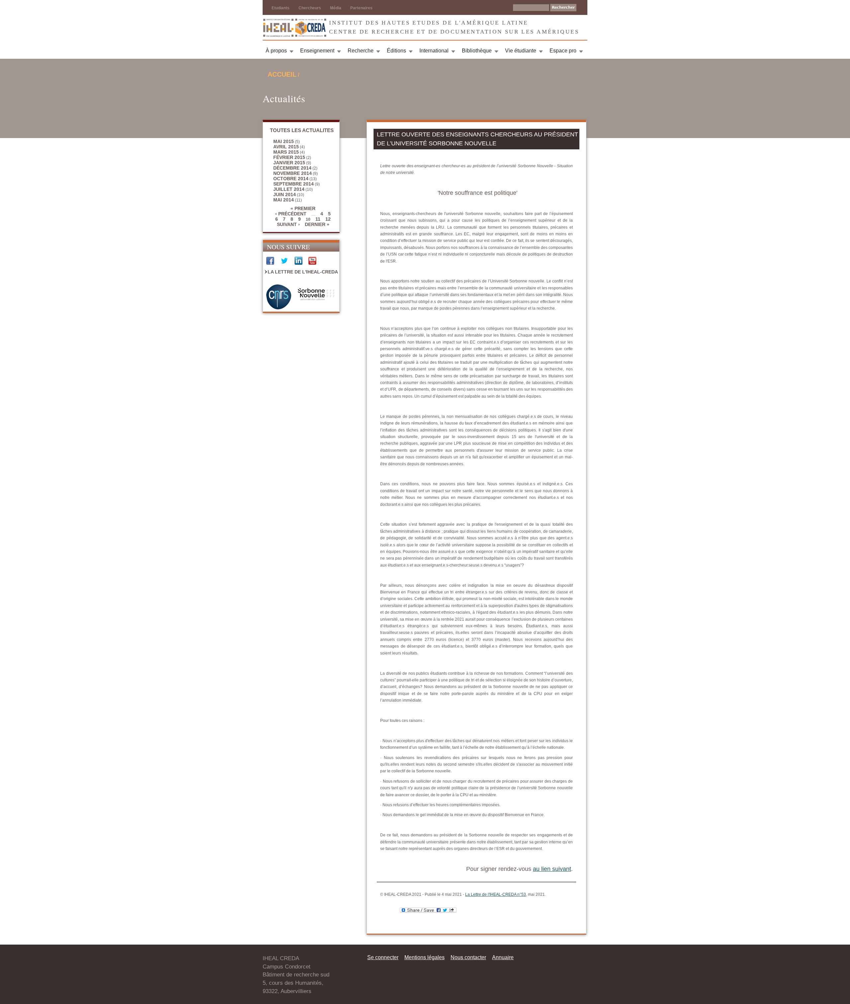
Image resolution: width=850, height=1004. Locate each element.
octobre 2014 (290, 178)
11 (317, 219)
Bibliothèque (477, 50)
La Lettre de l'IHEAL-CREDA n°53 (495, 894)
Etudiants (281, 8)
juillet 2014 (288, 189)
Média (335, 8)
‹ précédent (290, 213)
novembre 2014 (292, 173)
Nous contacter (468, 957)
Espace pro (563, 50)
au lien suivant (552, 869)
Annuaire (503, 957)
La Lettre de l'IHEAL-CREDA (303, 271)
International (434, 50)
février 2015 (289, 157)
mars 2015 (286, 152)
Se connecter (382, 957)
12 (328, 219)
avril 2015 (286, 146)
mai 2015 (283, 141)
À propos (276, 50)
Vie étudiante (520, 50)
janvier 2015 (289, 162)
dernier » (317, 224)
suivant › (288, 224)
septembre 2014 (293, 184)
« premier (303, 208)
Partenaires (361, 8)
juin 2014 (284, 194)
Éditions (396, 50)
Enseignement (317, 50)
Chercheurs (309, 8)
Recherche (361, 50)
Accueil (282, 74)
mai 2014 (283, 199)
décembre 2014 (292, 168)
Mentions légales (424, 957)
